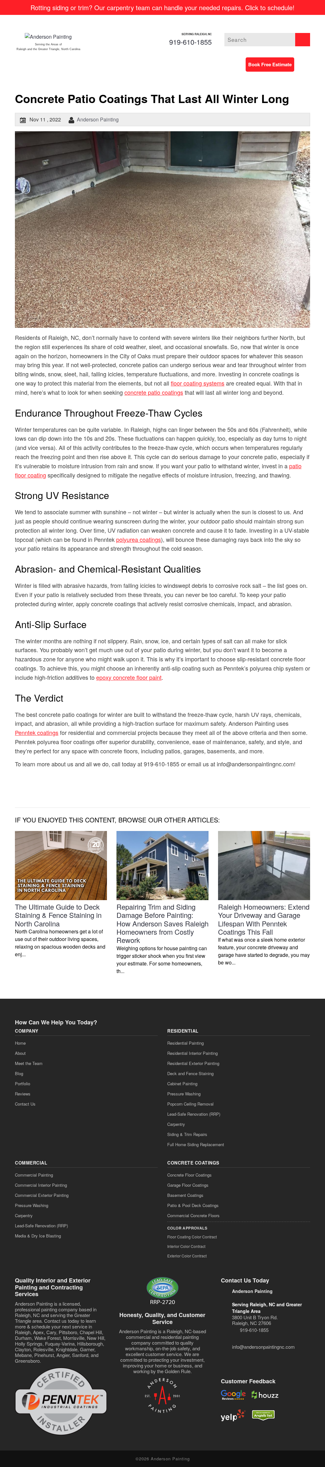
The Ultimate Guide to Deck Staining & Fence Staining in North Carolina (58, 915)
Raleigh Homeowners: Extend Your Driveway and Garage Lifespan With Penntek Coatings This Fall (263, 919)
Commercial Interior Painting (41, 1185)
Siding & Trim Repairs (187, 1134)
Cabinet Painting (182, 1084)
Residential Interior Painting (192, 1053)
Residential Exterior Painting (193, 1063)
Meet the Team (29, 1063)
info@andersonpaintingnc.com (263, 1346)
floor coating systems (197, 383)
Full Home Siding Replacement (195, 1144)
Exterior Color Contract (187, 1255)
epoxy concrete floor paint (129, 677)
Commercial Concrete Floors (193, 1215)
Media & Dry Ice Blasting (38, 1236)
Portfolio (22, 1084)
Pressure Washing (184, 1094)
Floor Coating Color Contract (192, 1236)
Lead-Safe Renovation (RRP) (193, 1114)
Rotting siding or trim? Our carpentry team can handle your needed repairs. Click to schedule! (162, 7)
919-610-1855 (190, 42)
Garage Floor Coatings (188, 1185)
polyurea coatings (138, 539)
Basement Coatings (185, 1195)
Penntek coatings (36, 732)
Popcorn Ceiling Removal (190, 1104)
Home (20, 1043)
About (20, 1053)
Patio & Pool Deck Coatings (193, 1205)
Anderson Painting (98, 119)
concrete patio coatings (153, 392)
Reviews (22, 1094)
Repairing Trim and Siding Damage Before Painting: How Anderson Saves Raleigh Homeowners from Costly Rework (162, 923)
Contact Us (25, 1104)
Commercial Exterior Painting (42, 1195)
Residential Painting (185, 1043)
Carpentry (176, 1124)
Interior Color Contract (186, 1246)
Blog (19, 1073)
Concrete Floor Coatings (189, 1175)
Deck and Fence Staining (190, 1073)
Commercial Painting (34, 1175)
